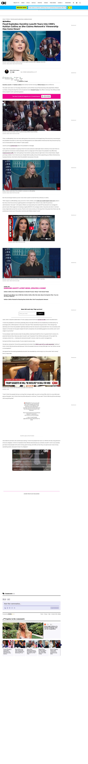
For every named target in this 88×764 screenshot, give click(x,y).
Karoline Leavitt (7, 84)
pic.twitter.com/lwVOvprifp (31, 415)
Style (28, 2)
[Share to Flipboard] (16, 77)
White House (41, 84)
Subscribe (68, 2)
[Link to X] (80, 2)
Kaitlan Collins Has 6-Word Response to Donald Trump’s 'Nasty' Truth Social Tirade (26, 291)
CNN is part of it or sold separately (44, 344)
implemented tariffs (8, 152)
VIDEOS (46, 2)
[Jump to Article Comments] (3, 77)
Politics (8, 19)
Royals (34, 2)
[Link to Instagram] (76, 2)
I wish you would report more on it (45, 200)
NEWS (22, 2)
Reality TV (16, 2)
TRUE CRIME (53, 2)
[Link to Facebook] (73, 2)
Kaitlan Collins (18, 84)
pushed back (13, 145)
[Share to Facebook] (7, 77)
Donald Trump (35, 89)
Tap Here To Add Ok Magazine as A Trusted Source (26, 96)
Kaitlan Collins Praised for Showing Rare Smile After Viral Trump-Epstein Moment (26, 299)
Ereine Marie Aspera (14, 70)
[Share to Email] (21, 77)
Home (4, 19)
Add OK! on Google (23, 81)
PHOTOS (40, 2)
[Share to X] (12, 77)
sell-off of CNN (41, 319)
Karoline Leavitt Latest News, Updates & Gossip (21, 19)
